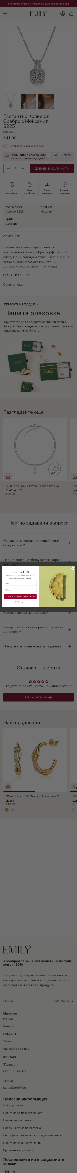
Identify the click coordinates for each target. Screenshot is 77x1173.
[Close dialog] (72, 568)
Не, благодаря (20, 602)
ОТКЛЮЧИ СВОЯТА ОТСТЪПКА (20, 596)
